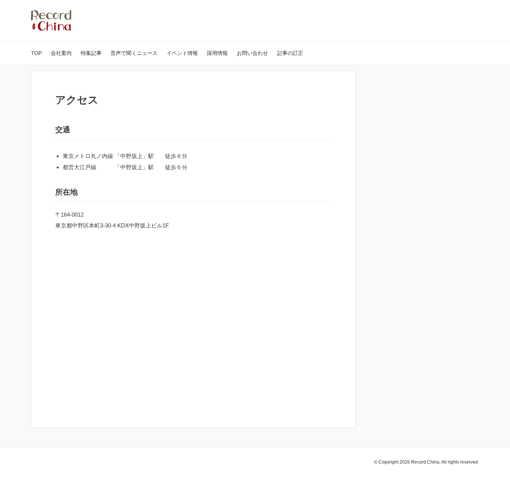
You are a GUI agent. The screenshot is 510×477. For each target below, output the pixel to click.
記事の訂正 (290, 53)
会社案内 (61, 53)
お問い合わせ (252, 53)
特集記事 (91, 53)
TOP (36, 53)
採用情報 (217, 53)
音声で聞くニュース (134, 53)
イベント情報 (182, 53)
